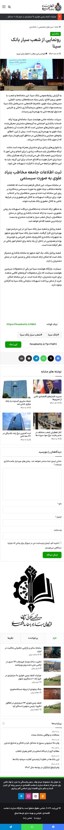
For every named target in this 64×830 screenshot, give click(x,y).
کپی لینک (13, 344)
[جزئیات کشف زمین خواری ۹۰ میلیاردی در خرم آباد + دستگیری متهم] (52, 680)
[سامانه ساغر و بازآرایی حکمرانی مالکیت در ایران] (52, 652)
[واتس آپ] (43, 358)
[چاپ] (21, 358)
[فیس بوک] (58, 358)
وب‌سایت (58, 530)
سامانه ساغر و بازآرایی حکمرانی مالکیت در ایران (23, 649)
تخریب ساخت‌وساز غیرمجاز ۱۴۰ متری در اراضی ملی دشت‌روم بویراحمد (23, 663)
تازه (54, 638)
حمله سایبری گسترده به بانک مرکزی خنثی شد (18, 403)
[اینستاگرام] (28, 796)
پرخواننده (33, 638)
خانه (57, 27)
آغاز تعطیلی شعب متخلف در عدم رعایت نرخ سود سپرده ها (49, 434)
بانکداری (33, 27)
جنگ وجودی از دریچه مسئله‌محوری (25, 689)
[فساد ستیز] (51, 6)
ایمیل (58, 517)
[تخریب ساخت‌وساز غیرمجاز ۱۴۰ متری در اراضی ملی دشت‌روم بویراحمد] (52, 666)
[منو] (3, 7)
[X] (51, 358)
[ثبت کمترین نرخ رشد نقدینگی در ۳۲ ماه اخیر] (16, 421)
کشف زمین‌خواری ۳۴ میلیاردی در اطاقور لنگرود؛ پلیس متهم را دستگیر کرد (23, 704)
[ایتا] (43, 796)
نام (59, 503)
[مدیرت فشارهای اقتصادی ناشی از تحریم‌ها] (47, 387)
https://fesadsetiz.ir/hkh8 (21, 324)
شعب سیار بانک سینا (30, 335)
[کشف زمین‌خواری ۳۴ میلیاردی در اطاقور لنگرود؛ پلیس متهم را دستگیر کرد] (52, 707)
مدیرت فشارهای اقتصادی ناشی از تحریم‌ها (48, 398)
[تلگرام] (36, 358)
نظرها (10, 638)
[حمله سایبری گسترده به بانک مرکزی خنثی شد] (16, 389)
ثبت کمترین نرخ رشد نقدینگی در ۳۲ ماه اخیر (17, 435)
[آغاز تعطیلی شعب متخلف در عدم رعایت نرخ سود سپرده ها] (47, 421)
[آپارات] (35, 796)
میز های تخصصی (45, 27)
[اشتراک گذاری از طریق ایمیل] (29, 358)
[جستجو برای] (9, 7)
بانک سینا (52, 335)
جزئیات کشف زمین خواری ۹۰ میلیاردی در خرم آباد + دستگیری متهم (28, 16)
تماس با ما (27, 818)
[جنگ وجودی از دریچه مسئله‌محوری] (52, 693)
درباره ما (37, 818)
